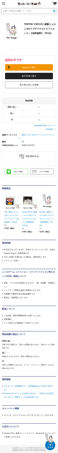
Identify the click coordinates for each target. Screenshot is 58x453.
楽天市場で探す (29, 76)
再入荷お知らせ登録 (29, 84)
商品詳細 (49, 129)
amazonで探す (29, 67)
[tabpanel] (11, 31)
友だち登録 (18, 172)
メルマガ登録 (44, 172)
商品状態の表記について (43, 126)
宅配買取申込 (32, 156)
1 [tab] (11, 50)
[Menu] (3, 3)
